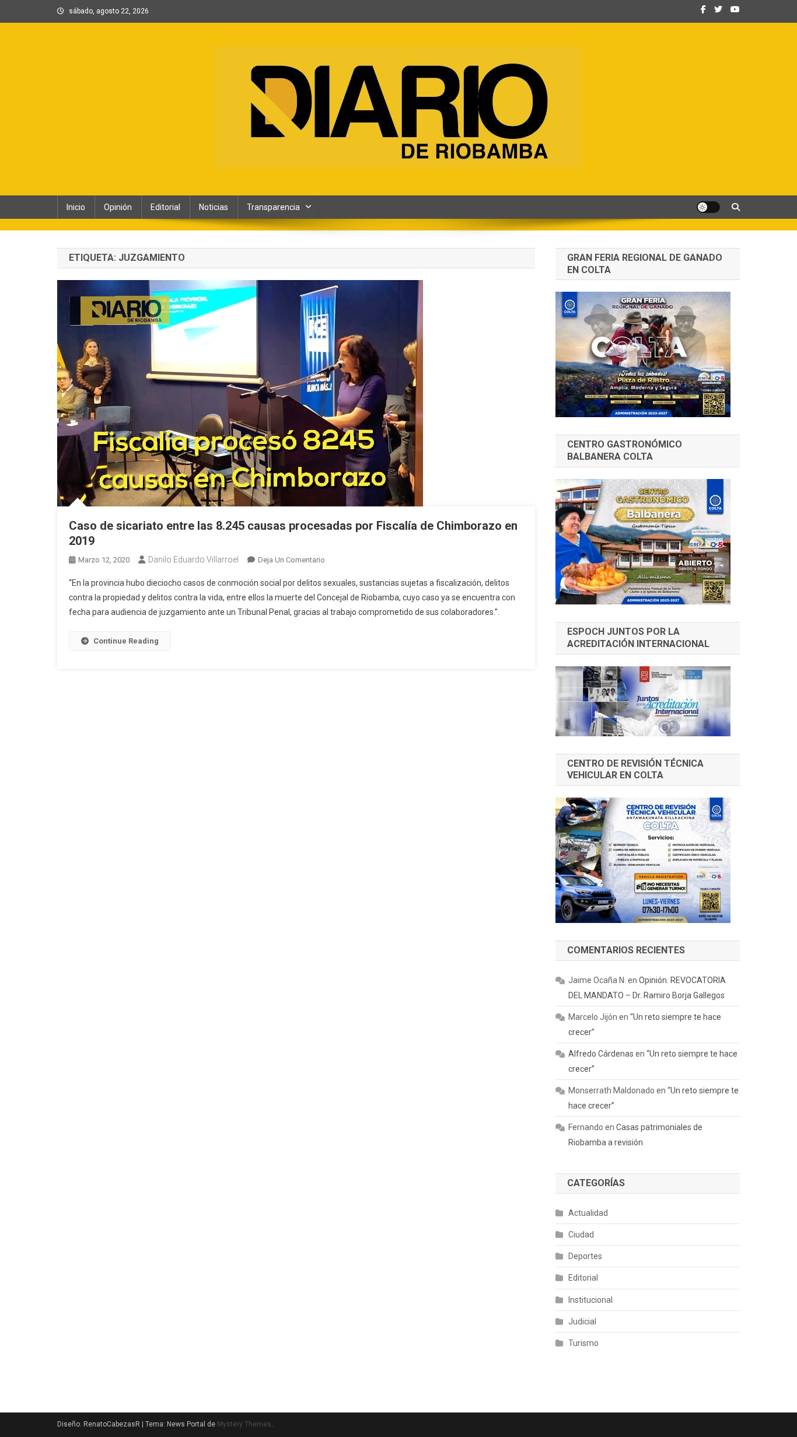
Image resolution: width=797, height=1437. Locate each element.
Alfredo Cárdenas (601, 1053)
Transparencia (273, 207)
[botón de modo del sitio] (708, 207)
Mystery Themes (244, 1424)
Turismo (583, 1343)
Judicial (582, 1321)
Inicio (76, 207)
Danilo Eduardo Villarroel (193, 559)
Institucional (590, 1300)
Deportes (585, 1256)
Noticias (213, 207)
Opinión (118, 207)
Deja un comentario (291, 559)
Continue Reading (126, 641)
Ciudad (581, 1234)
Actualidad (588, 1213)
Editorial (165, 207)
